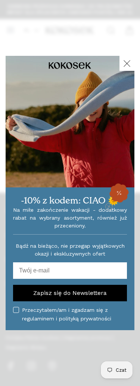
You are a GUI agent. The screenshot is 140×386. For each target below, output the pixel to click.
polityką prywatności (85, 319)
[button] (119, 193)
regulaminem (38, 319)
